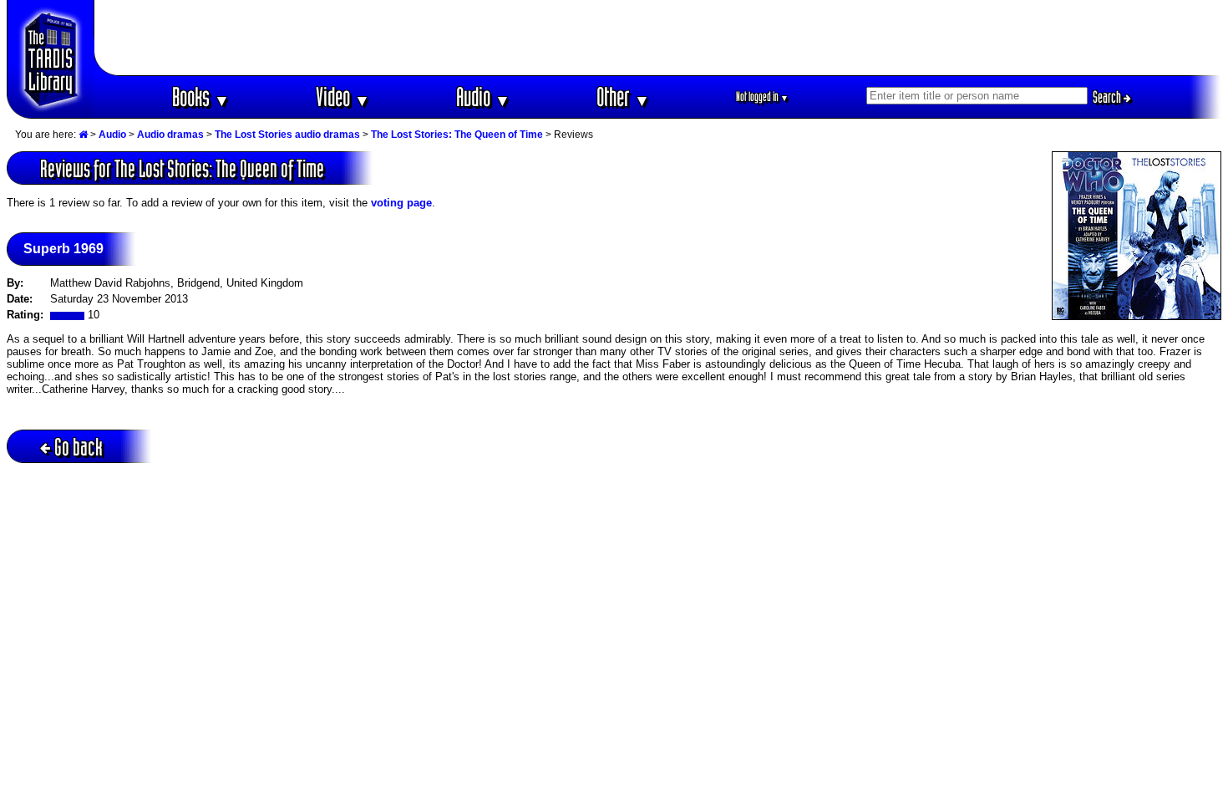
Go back (78, 447)
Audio (483, 96)
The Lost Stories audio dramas (287, 134)
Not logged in (762, 96)
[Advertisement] (658, 37)
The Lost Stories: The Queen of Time (457, 134)
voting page (401, 202)
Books (201, 96)
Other (623, 96)
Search (1108, 97)
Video (343, 96)
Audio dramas (170, 134)
